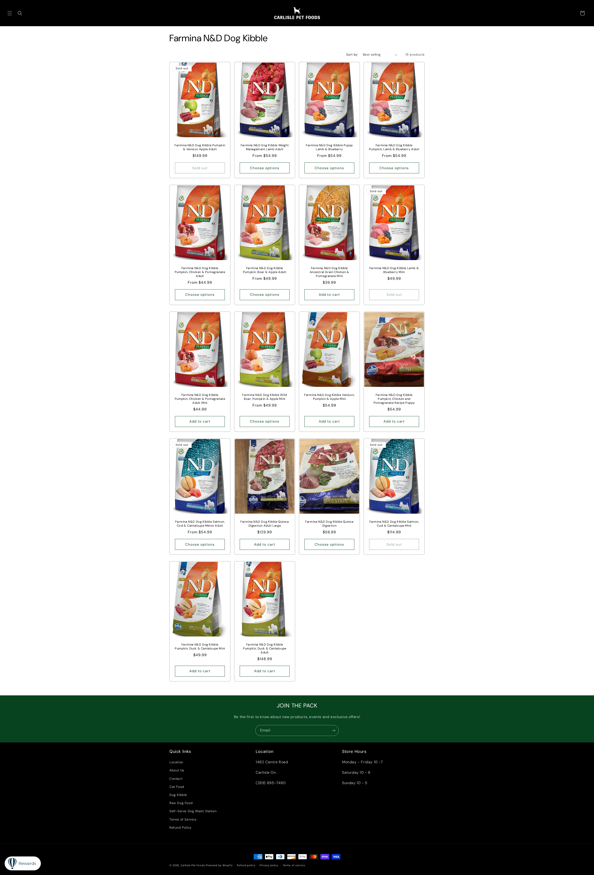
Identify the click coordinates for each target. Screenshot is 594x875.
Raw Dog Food (181, 803)
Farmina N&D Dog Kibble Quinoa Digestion (329, 524)
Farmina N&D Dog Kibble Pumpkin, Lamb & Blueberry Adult (394, 147)
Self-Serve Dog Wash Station (192, 811)
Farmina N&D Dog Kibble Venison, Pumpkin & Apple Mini (329, 397)
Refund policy (246, 865)
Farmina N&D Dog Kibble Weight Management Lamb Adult (265, 147)
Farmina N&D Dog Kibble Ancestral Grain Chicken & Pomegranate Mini (329, 272)
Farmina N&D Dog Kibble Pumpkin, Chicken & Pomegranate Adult (200, 272)
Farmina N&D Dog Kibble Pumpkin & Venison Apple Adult (199, 147)
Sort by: (352, 54)
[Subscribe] (333, 730)
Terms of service (294, 865)
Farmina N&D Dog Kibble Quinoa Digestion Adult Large (264, 524)
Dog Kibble (178, 795)
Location (176, 762)
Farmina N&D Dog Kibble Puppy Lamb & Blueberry (329, 147)
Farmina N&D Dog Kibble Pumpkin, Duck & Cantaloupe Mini (200, 646)
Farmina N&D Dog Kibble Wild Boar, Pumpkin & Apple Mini (264, 397)
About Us (176, 770)
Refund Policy (180, 827)
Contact (175, 778)
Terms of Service (183, 819)
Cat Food (176, 787)
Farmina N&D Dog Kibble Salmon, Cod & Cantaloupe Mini (394, 524)
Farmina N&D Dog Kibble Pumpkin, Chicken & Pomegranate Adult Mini (200, 399)
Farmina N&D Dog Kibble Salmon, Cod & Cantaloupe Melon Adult (200, 524)
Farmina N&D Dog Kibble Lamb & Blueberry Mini (394, 270)
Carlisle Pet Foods (193, 865)
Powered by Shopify (219, 865)
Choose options (264, 168)
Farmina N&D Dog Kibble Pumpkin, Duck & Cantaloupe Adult (264, 648)
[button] (10, 13)
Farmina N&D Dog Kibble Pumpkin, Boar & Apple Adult (264, 270)
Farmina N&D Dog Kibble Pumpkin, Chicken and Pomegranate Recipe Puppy (394, 399)
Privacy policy (269, 865)
